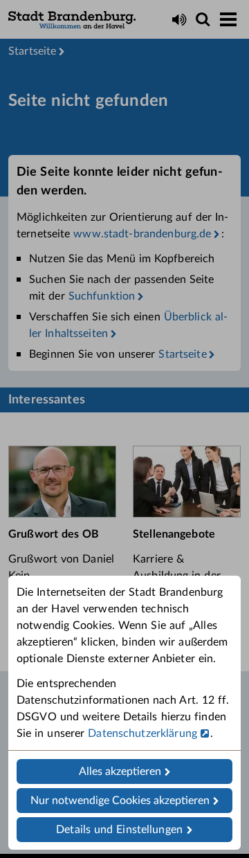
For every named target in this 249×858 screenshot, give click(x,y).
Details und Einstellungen (119, 829)
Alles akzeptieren (120, 771)
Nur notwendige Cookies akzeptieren (120, 800)
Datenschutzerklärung (142, 733)
